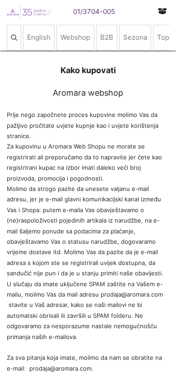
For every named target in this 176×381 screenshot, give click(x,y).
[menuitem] (14, 37)
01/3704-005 (94, 11)
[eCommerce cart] (162, 11)
